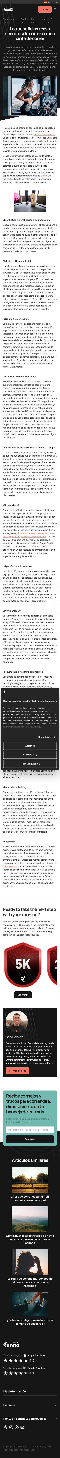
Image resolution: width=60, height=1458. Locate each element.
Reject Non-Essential (30, 764)
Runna (44, 175)
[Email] (23, 1427)
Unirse (45, 9)
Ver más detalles (17, 1070)
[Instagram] (12, 1427)
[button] (50, 2)
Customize (28, 755)
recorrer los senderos (44, 134)
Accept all (30, 746)
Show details (44, 737)
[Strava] (6, 1427)
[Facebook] (17, 1427)
